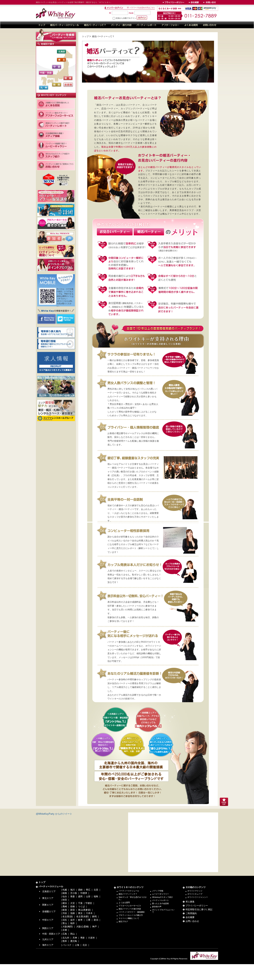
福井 (72, 923)
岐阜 (80, 920)
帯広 (88, 889)
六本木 (89, 913)
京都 (64, 930)
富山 (64, 923)
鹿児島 (73, 941)
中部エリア (47, 920)
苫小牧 (73, 893)
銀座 (64, 910)
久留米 (91, 937)
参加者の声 (156, 907)
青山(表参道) (84, 910)
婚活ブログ (123, 921)
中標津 (83, 893)
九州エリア (47, 939)
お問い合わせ (192, 921)
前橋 (72, 906)
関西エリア (47, 928)
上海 (77, 945)
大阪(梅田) (67, 926)
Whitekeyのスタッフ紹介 (162, 897)
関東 (68, 78)
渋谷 (64, 913)
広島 (64, 934)
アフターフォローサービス (130, 906)
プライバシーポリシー (197, 905)
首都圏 (68, 84)
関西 (57, 84)
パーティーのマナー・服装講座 (132, 912)
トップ (85, 36)
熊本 (64, 941)
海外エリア (47, 945)
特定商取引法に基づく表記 (199, 909)
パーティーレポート (160, 900)
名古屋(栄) (67, 916)
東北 (61, 59)
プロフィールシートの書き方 (131, 915)
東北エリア (47, 898)
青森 (72, 896)
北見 (96, 889)
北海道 (61, 51)
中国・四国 (45, 72)
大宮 (72, 903)
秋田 (64, 900)
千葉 (80, 903)
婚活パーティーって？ (128, 894)
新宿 (72, 910)
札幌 (64, 889)
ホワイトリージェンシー (197, 897)
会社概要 (190, 917)
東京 (80, 913)
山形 (88, 896)
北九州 (65, 937)
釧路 (64, 893)
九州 (44, 87)
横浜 (64, 903)
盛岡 (80, 896)
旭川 (72, 889)
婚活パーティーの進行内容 (130, 909)
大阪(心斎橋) (82, 926)
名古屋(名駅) (82, 916)
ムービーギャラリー (160, 894)
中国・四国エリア (51, 934)
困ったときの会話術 (160, 903)
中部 (57, 67)
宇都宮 (88, 903)
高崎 (64, 906)
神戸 (94, 926)
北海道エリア (49, 891)
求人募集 (190, 901)
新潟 (96, 920)
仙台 (64, 896)
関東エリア (47, 905)
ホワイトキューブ (194, 894)
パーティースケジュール (51, 886)
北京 (85, 945)
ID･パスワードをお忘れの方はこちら (141, 8)
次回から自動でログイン (126, 18)
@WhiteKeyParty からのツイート (54, 813)
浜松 (64, 920)
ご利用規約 (191, 913)
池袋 (72, 913)
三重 (88, 920)
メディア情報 (157, 891)
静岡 (94, 916)
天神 (75, 937)
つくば (81, 906)
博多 (82, 937)
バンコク (66, 945)
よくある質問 (124, 902)
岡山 (72, 934)
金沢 (72, 920)
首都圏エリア (49, 911)
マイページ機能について (129, 918)
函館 (80, 889)
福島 (96, 896)
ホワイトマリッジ (194, 891)
